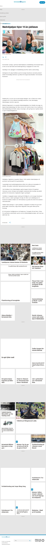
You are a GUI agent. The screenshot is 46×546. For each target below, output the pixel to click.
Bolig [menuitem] (1, 9)
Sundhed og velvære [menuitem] (4, 13)
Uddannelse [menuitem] (2, 20)
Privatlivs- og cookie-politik (6, 541)
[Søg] (30, 540)
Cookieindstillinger (5, 542)
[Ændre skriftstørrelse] (3, 57)
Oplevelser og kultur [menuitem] (4, 23)
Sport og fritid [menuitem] (3, 16)
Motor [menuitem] (1, 6)
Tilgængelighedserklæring (6, 544)
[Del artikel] (5, 57)
